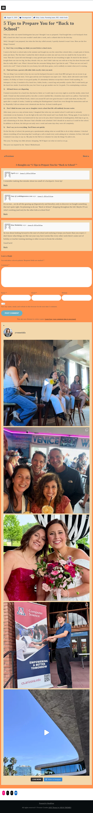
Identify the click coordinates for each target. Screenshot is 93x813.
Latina (42, 17)
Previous (10, 156)
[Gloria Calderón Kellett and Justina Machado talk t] (46, 383)
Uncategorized (26, 17)
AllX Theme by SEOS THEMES (60, 807)
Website (64, 293)
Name (4, 293)
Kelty (37, 17)
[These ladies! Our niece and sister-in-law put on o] (46, 558)
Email (34, 293)
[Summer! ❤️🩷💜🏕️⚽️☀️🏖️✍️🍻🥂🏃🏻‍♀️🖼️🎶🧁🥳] (46, 470)
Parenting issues (50, 17)
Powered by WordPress (46, 803)
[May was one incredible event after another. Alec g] (46, 645)
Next (85, 156)
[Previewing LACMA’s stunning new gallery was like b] (46, 732)
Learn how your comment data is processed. (60, 319)
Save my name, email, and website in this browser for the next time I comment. (29, 306)
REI (57, 17)
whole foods (63, 17)
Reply (6, 185)
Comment (5, 265)
